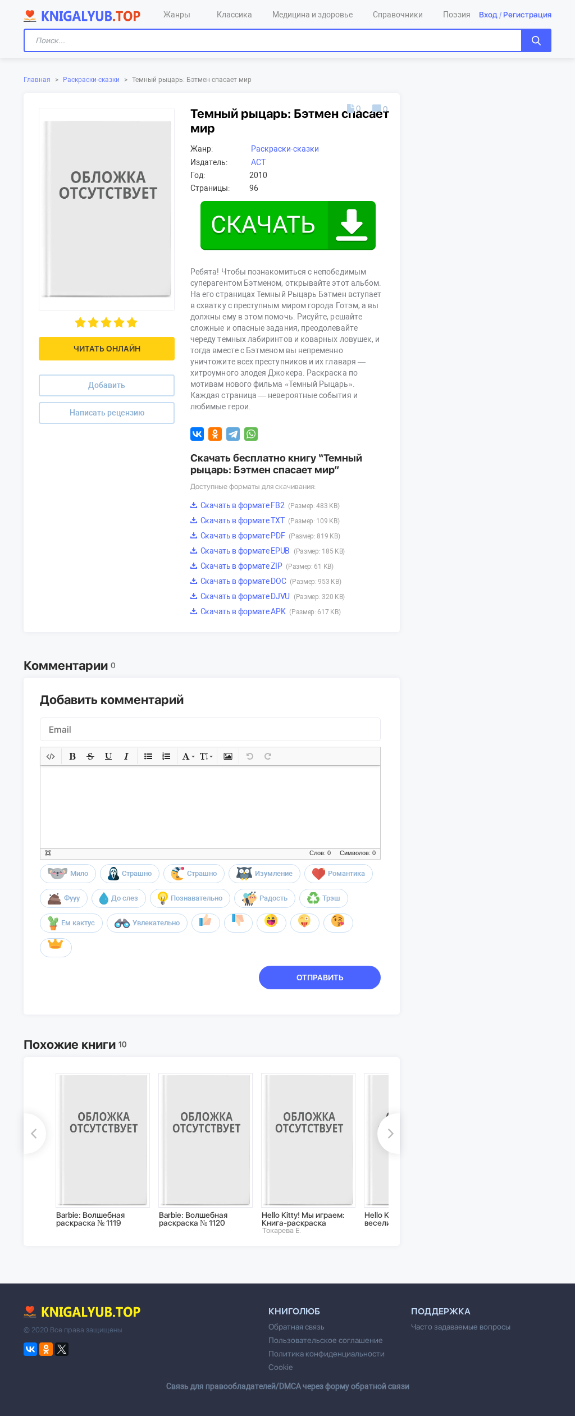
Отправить (320, 977)
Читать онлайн (107, 348)
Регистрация (527, 14)
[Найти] (536, 40)
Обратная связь (296, 1326)
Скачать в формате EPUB (272, 550)
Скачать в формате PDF (269, 535)
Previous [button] (35, 1133)
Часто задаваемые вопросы (460, 1326)
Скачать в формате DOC (270, 581)
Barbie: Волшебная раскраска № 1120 (193, 1219)
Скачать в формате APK (269, 611)
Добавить (106, 385)
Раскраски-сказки (91, 80)
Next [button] (388, 1133)
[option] (99, 1149)
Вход (488, 14)
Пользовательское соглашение (325, 1340)
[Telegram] (233, 434)
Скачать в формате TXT (269, 520)
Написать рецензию (107, 412)
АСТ (258, 162)
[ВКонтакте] (197, 434)
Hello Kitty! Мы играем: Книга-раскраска (303, 1219)
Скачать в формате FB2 (269, 505)
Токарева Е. (281, 1230)
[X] (62, 1349)
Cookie (280, 1367)
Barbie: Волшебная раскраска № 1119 (90, 1219)
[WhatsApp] (251, 434)
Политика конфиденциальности (326, 1353)
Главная (37, 80)
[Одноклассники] (215, 434)
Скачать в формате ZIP (266, 565)
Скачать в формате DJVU (272, 596)
